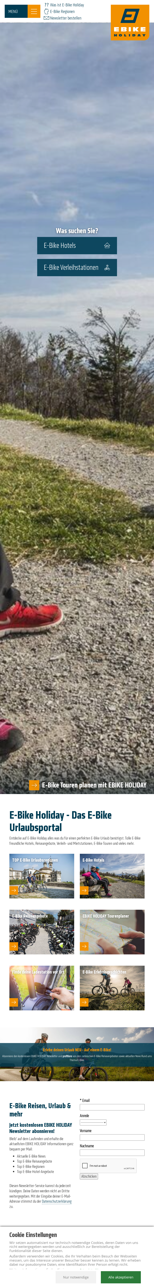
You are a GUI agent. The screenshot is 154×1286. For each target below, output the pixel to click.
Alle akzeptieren (120, 1277)
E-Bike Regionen (62, 11)
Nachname (87, 1146)
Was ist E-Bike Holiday (67, 5)
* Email (85, 1100)
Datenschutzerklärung (57, 1201)
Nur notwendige (76, 1277)
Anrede (84, 1115)
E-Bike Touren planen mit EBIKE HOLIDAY (94, 785)
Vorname (85, 1130)
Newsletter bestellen (65, 18)
